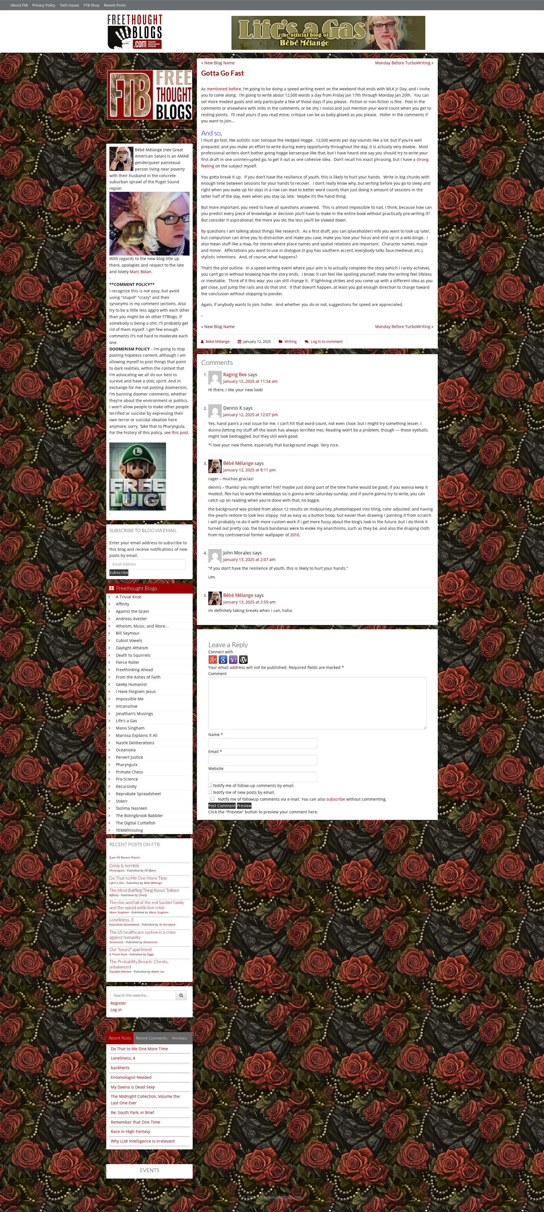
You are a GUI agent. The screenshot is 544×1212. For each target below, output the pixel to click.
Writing (290, 341)
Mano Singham (130, 728)
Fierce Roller (127, 662)
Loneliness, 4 (123, 1058)
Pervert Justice (129, 757)
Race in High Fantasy (130, 1131)
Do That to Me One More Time (138, 878)
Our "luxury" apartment (130, 949)
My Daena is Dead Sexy (133, 1087)
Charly (143, 895)
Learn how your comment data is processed (313, 827)
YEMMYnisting (129, 830)
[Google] (223, 659)
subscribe (335, 799)
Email (215, 751)
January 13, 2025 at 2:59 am (249, 602)
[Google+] (212, 659)
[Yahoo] (233, 659)
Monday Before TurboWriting (402, 62)
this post (180, 432)
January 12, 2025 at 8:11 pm (249, 470)
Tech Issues (69, 5)
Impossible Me (130, 698)
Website (216, 768)
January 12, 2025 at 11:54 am (250, 381)
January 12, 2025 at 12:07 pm (250, 414)
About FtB (19, 5)
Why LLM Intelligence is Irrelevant (143, 1141)
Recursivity (126, 786)
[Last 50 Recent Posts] (124, 857)
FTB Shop (91, 5)
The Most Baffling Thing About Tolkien (144, 890)
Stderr (122, 801)
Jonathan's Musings (134, 713)
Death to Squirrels (133, 655)
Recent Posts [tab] (120, 1037)
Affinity (122, 604)
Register (118, 1003)
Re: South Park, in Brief (132, 1112)
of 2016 (292, 534)
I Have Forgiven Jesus (136, 691)
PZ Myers (150, 870)
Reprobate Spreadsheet (138, 793)
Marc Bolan (140, 271)
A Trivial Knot (128, 596)
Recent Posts (115, 5)
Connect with (220, 651)
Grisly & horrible (124, 865)
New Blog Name (219, 62)
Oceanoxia (126, 749)
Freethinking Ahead (134, 669)
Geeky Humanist (131, 684)
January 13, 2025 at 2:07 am (249, 559)
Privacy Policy (43, 5)
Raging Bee (235, 374)
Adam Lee (157, 971)
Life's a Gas (126, 720)
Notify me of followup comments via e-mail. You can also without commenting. (302, 799)
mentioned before (224, 89)
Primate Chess (129, 772)
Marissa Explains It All (137, 735)
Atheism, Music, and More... (142, 626)
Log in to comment (327, 341)
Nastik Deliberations (135, 742)
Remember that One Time (135, 1122)
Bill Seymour (128, 633)
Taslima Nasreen (131, 808)
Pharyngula (126, 764)
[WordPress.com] (243, 659)
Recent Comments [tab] (151, 1037)
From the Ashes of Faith (138, 677)
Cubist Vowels (129, 640)
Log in (116, 1009)
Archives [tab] (179, 1037)
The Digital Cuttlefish (136, 823)
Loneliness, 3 (121, 919)
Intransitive (126, 706)
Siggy (150, 954)
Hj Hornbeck (167, 924)
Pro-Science (127, 779)
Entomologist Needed (131, 1077)
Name (215, 734)
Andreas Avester (131, 618)
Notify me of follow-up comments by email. (254, 785)
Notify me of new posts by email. (244, 792)
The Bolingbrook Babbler (139, 815)
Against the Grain (132, 611)
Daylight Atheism (132, 647)
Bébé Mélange (153, 883)
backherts (120, 1067)
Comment (217, 673)
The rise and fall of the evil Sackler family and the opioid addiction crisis (146, 905)
